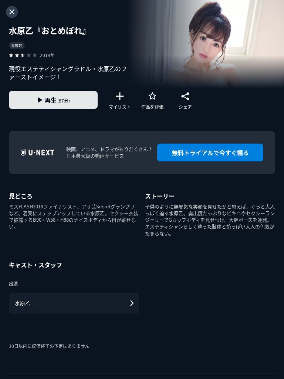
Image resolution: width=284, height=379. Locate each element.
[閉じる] (12, 12)
